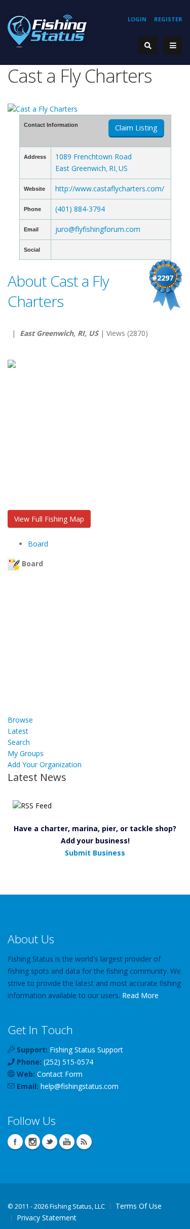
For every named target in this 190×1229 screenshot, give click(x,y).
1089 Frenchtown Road (93, 156)
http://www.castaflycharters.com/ (109, 188)
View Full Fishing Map (49, 519)
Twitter (49, 1141)
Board (38, 544)
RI (112, 168)
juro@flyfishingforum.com (97, 229)
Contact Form (60, 1074)
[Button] (172, 46)
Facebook (15, 1141)
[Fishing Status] (47, 30)
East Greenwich (80, 168)
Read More (140, 995)
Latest (18, 731)
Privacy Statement (47, 1217)
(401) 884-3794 (80, 209)
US (123, 168)
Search (19, 742)
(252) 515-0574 (68, 1062)
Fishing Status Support (86, 1049)
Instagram (32, 1141)
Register (168, 19)
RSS (84, 1141)
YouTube (66, 1141)
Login (137, 19)
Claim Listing (136, 127)
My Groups (26, 753)
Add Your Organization (45, 764)
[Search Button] (148, 45)
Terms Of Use (139, 1206)
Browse (20, 720)
